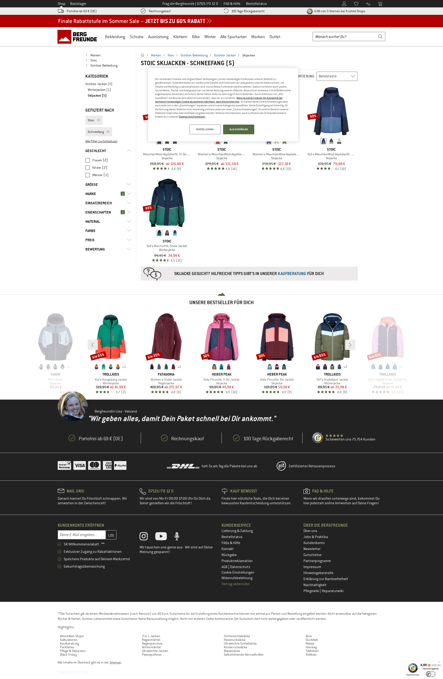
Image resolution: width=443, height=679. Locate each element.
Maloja (310, 643)
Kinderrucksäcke (235, 647)
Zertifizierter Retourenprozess (312, 466)
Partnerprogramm (317, 561)
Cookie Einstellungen (238, 572)
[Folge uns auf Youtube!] (164, 537)
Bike (196, 36)
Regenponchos (152, 643)
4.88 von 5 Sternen (339, 11)
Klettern (180, 36)
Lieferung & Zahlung (237, 531)
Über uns (310, 531)
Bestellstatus (232, 537)
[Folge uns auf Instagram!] (147, 537)
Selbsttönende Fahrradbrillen (243, 654)
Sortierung (304, 76)
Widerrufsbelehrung (237, 578)
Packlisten (67, 647)
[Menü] (439, 663)
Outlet (274, 36)
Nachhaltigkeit (314, 585)
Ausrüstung (158, 36)
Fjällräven (312, 651)
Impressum (312, 567)
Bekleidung (115, 36)
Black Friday (68, 654)
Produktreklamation (237, 561)
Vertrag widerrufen (236, 584)
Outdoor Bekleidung (194, 55)
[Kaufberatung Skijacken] (249, 274)
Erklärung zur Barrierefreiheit (325, 579)
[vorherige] (93, 345)
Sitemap (115, 662)
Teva (308, 636)
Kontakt (228, 549)
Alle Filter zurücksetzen (101, 141)
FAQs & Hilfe (231, 543)
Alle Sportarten (233, 36)
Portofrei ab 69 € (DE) (82, 11)
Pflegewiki (311, 591)
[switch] (430, 674)
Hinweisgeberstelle (318, 573)
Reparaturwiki (333, 591)
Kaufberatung (69, 643)
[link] (108, 55)
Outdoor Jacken (225, 55)
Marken (258, 36)
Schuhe (137, 36)
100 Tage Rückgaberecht (248, 11)
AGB (225, 567)
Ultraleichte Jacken (155, 651)
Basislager (78, 3)
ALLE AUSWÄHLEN (239, 129)
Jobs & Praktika (315, 537)
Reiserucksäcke (234, 640)
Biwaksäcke (232, 651)
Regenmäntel (151, 640)
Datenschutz (240, 567)
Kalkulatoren (68, 640)
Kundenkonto (314, 543)
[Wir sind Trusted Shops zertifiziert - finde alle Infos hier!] (318, 438)
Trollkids (311, 654)
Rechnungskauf (160, 11)
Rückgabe (229, 555)
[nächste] (350, 345)
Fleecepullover (152, 654)
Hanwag (311, 647)
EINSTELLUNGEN (204, 129)
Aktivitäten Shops (72, 636)
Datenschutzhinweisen (192, 116)
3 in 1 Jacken (151, 636)
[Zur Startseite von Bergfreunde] (78, 36)
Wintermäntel (151, 647)
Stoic (171, 55)
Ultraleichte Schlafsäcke (240, 643)
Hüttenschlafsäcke (237, 636)
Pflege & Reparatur (73, 651)
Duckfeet (312, 640)
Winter (210, 36)
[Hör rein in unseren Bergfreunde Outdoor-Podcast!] (180, 537)
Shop (62, 3)
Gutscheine (312, 555)
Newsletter (311, 549)
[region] (223, 104)
